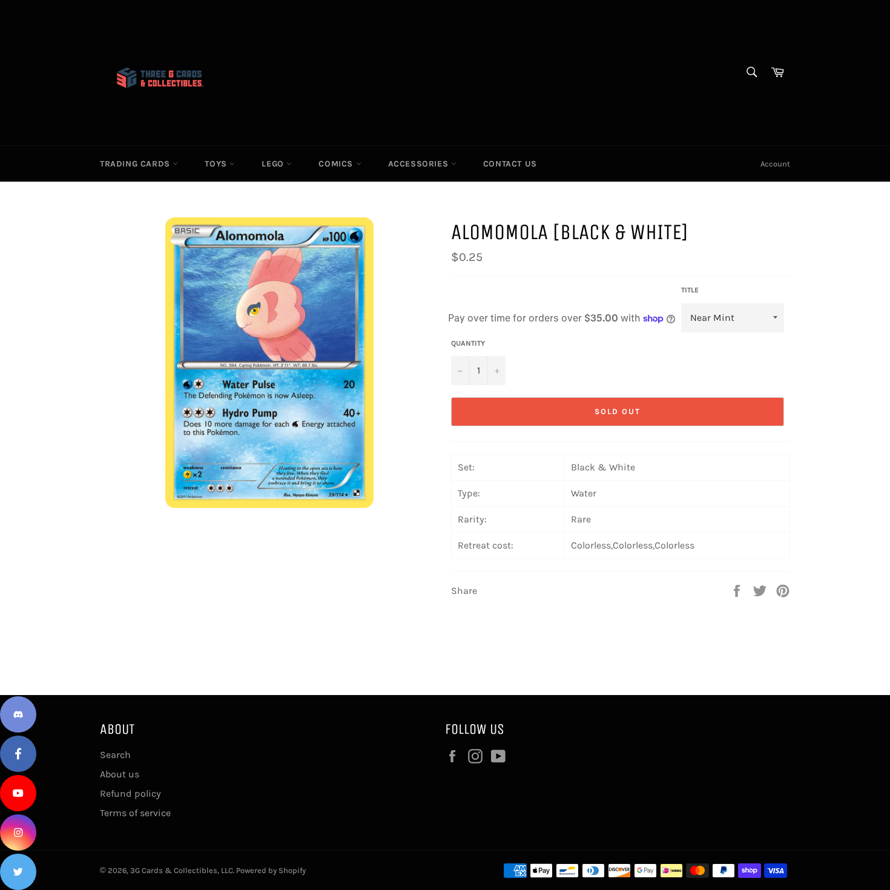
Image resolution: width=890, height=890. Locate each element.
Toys (217, 164)
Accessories (419, 164)
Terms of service (135, 813)
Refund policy (130, 793)
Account (775, 163)
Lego (274, 164)
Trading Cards (136, 164)
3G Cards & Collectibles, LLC (181, 870)
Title (690, 290)
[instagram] (18, 832)
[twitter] (18, 872)
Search (115, 754)
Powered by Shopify (271, 870)
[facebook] (18, 754)
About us (119, 774)
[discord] (18, 714)
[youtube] (18, 793)
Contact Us (510, 164)
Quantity (468, 343)
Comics (336, 164)
